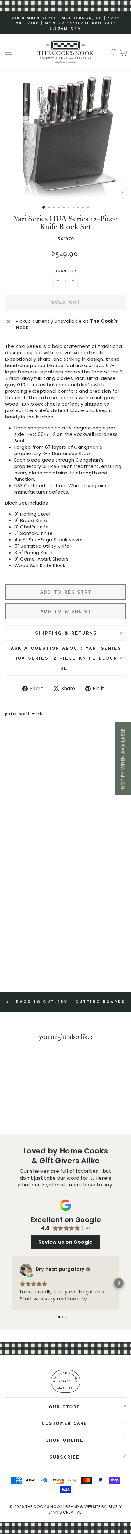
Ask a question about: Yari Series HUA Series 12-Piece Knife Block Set (65, 657)
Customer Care (64, 1422)
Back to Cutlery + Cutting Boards (70, 1001)
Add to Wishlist (65, 610)
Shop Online (64, 1439)
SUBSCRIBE (64, 1456)
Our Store (64, 1406)
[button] (12, 1283)
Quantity (65, 270)
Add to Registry (65, 590)
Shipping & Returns (66, 631)
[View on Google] (26, 1270)
